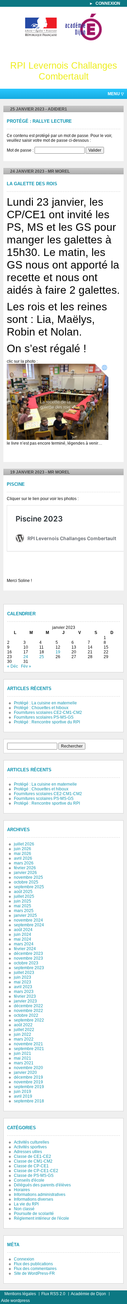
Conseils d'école (29, 1180)
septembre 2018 (29, 1101)
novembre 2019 (28, 1082)
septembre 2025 (29, 887)
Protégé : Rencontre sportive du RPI (47, 722)
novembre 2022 (28, 1010)
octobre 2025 (26, 882)
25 (41, 656)
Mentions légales (20, 1293)
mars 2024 (24, 944)
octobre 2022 (26, 1015)
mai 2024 (22, 939)
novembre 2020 (28, 1067)
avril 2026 (23, 858)
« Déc (12, 666)
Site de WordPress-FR (34, 1273)
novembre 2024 (28, 920)
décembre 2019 (28, 1077)
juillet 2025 (24, 896)
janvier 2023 (25, 1001)
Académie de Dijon (88, 1293)
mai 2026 (22, 853)
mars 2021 (24, 1063)
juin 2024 (22, 934)
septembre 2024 (29, 925)
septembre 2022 (29, 1020)
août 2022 (23, 1025)
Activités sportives (30, 1147)
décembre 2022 (28, 1005)
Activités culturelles (31, 1142)
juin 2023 (22, 977)
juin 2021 (22, 1053)
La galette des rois (32, 184)
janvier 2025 (25, 915)
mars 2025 (24, 910)
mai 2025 (22, 906)
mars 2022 (24, 1039)
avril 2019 (23, 1096)
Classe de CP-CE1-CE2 (36, 1170)
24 (25, 656)
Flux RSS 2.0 (53, 1293)
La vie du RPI (26, 1204)
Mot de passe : (21, 150)
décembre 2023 (28, 953)
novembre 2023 (28, 958)
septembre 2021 (29, 1048)
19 (58, 652)
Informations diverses (33, 1199)
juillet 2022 (24, 1029)
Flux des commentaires (35, 1268)
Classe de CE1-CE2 (32, 1156)
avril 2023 (23, 986)
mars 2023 (24, 991)
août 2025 (23, 891)
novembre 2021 (28, 1044)
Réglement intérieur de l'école (41, 1218)
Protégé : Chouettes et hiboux (41, 707)
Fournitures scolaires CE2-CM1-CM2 (48, 712)
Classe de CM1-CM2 (33, 1161)
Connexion (108, 3)
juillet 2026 (24, 844)
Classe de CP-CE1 (31, 1166)
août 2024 (23, 929)
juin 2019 (22, 1091)
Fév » (26, 666)
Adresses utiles (28, 1151)
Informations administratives (39, 1194)
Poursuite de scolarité (34, 1213)
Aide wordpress (15, 1300)
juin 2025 (22, 901)
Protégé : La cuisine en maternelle (45, 703)
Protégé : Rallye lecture (39, 121)
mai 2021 (22, 1058)
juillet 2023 (24, 972)
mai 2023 (22, 982)
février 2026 (25, 867)
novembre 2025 (28, 877)
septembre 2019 (29, 1086)
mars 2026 (24, 863)
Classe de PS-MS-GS (34, 1175)
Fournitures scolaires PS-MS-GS (43, 717)
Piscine (16, 484)
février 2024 (25, 948)
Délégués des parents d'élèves (42, 1185)
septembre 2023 (29, 967)
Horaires (22, 1189)
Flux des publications (33, 1264)
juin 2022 (22, 1034)
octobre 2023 (26, 963)
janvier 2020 (25, 1072)
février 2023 (25, 996)
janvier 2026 (25, 872)
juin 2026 (22, 848)
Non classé (24, 1208)
